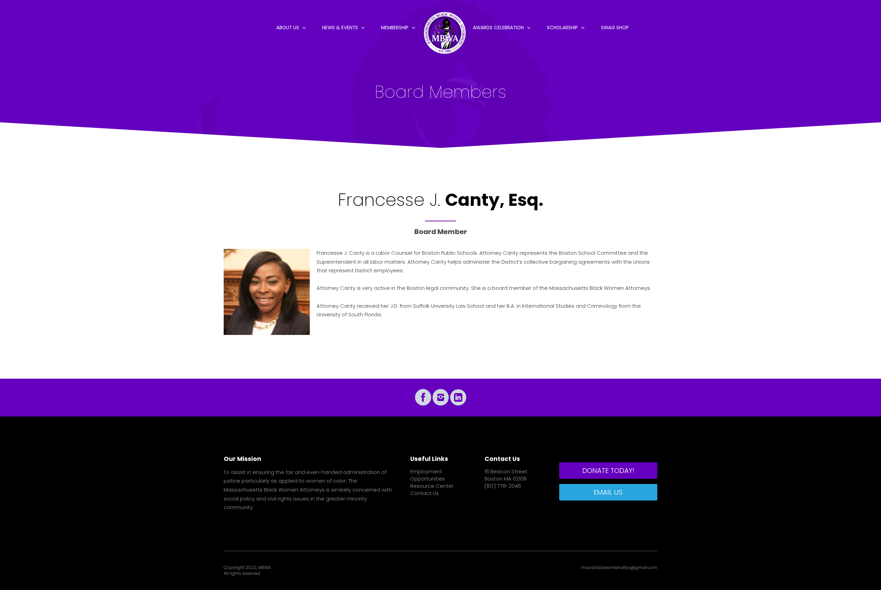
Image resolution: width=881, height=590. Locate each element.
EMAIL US (608, 492)
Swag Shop (615, 27)
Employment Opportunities (427, 475)
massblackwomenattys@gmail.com (619, 567)
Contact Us (424, 493)
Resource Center (432, 486)
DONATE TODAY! (608, 470)
